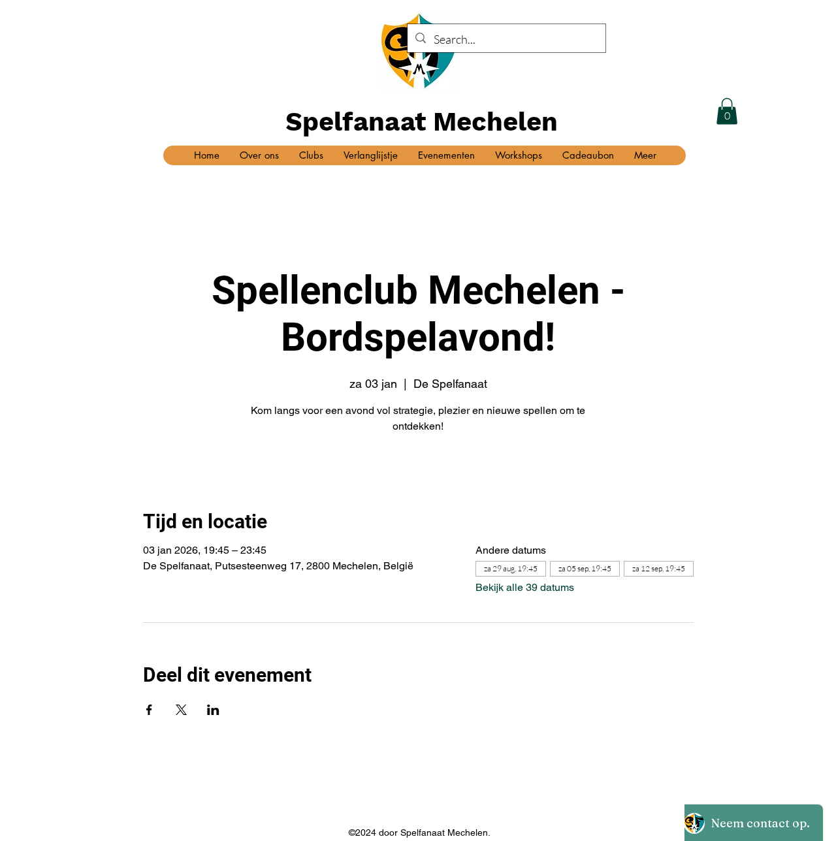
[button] (727, 111)
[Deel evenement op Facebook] (149, 710)
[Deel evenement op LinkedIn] (213, 710)
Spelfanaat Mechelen (421, 121)
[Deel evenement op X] (181, 710)
